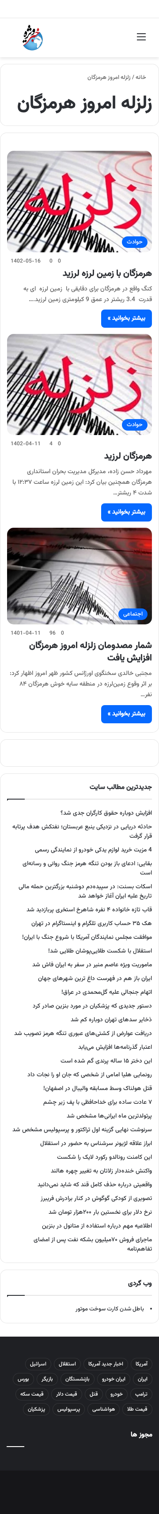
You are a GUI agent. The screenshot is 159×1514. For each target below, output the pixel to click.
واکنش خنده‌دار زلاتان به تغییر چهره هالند (101, 1171)
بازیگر (47, 1379)
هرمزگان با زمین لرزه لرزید (107, 274)
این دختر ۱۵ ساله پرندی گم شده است (106, 1061)
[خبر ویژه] (32, 37)
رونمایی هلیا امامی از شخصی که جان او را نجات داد (89, 1074)
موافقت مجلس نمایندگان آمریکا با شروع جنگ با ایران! (87, 937)
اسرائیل (38, 1364)
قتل (94, 1394)
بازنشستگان (77, 1379)
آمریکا (142, 1364)
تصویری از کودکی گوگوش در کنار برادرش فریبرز (96, 1198)
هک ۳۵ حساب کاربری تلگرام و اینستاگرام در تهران (91, 923)
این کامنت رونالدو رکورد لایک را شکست (104, 1157)
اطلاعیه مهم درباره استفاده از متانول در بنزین (97, 1226)
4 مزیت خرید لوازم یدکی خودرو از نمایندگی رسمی (93, 850)
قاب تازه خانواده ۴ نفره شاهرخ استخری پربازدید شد (89, 909)
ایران (143, 1379)
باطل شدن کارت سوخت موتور (110, 1309)
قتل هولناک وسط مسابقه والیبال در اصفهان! (97, 1088)
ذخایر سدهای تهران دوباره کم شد (111, 1019)
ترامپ (141, 1394)
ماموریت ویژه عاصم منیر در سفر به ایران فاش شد (92, 964)
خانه (142, 77)
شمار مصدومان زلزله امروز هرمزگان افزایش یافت (90, 652)
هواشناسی (103, 1409)
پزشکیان (36, 1409)
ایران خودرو (113, 1379)
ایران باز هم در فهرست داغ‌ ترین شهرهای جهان (95, 978)
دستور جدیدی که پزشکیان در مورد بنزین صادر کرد (92, 1006)
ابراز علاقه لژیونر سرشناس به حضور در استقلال (96, 1143)
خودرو (116, 1394)
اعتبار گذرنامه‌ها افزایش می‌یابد (115, 1047)
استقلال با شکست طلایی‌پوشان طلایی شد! (100, 951)
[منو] (141, 41)
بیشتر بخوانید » (126, 318)
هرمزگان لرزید (128, 456)
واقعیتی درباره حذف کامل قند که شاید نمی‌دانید (95, 1184)
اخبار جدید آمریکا (105, 1364)
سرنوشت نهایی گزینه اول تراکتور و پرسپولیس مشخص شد (82, 1129)
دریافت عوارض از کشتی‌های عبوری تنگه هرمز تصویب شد (83, 1033)
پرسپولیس (68, 1409)
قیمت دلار (66, 1394)
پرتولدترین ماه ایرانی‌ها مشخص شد (109, 1116)
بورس (23, 1379)
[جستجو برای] (17, 41)
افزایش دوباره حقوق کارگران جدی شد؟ (106, 813)
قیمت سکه (32, 1394)
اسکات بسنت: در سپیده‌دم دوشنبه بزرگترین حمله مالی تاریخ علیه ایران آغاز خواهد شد (85, 891)
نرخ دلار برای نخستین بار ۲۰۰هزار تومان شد (100, 1212)
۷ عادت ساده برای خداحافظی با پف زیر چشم (97, 1102)
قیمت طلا (137, 1409)
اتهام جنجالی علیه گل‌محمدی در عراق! (106, 992)
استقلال (67, 1364)
